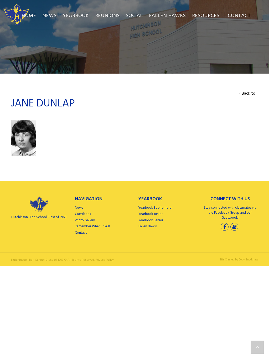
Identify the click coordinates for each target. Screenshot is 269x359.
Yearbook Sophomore (155, 208)
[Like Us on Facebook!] (225, 227)
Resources (205, 16)
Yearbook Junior (150, 214)
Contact (239, 16)
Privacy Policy (104, 260)
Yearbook (76, 16)
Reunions (107, 16)
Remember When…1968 (92, 226)
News (49, 16)
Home (29, 16)
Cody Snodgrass (248, 259)
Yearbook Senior (150, 220)
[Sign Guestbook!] (234, 227)
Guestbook (83, 214)
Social (134, 16)
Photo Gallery (85, 220)
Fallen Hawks (167, 16)
